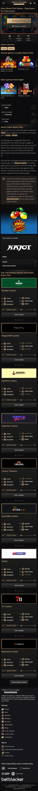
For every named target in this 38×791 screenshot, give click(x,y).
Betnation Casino (10, 651)
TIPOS (4, 561)
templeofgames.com (28, 785)
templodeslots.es (11, 787)
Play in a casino (21, 163)
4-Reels (11, 48)
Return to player (7, 112)
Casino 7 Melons (9, 471)
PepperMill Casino (10, 335)
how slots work (13, 199)
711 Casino (7, 606)
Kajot (3, 133)
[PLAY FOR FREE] (9, 61)
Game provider (6, 105)
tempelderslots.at (14, 785)
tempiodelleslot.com (24, 787)
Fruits (4, 48)
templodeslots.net (19, 788)
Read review (28, 39)
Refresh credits (19, 39)
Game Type (5, 119)
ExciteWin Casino (10, 516)
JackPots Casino (9, 381)
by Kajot (12, 11)
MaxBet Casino (9, 290)
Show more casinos (19, 682)
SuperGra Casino (10, 426)
